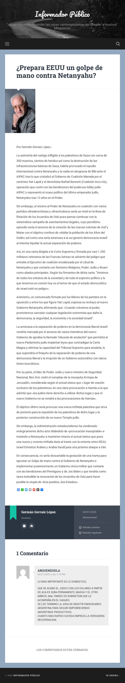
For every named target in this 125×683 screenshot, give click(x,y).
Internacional (90, 517)
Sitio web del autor (32, 526)
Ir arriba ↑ (113, 675)
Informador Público (62, 14)
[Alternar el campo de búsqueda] (118, 43)
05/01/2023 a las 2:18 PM (51, 574)
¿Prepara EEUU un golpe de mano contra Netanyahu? (59, 71)
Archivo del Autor (24, 526)
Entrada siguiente (92, 532)
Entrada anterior (91, 527)
